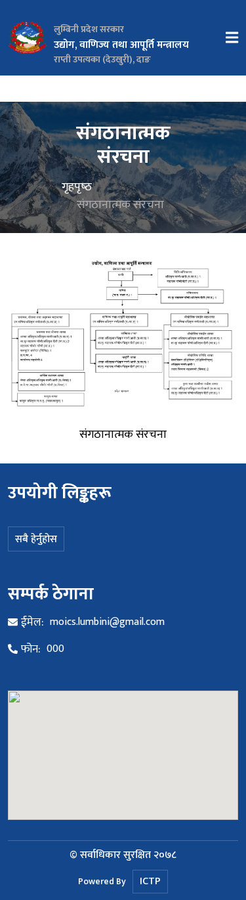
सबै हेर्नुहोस (36, 539)
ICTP (150, 881)
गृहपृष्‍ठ (77, 186)
